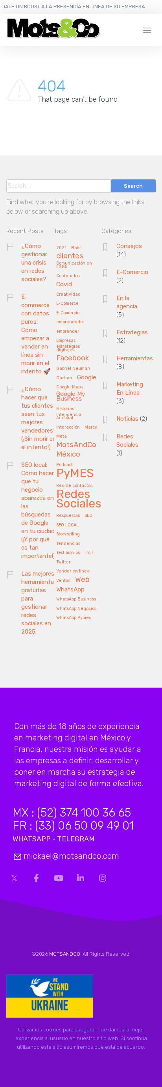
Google (86, 377)
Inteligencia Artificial (68, 416)
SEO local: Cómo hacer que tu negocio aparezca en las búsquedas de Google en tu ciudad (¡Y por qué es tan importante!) (38, 510)
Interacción (68, 427)
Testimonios (68, 552)
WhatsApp (70, 589)
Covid (64, 284)
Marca (91, 427)
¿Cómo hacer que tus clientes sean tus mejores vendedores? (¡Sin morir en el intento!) (39, 418)
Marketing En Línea (129, 388)
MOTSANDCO (64, 954)
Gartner (64, 378)
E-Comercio (67, 313)
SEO (88, 515)
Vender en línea (73, 571)
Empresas (65, 340)
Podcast (64, 464)
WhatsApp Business (76, 599)
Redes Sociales (78, 499)
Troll (89, 552)
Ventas (63, 580)
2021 (61, 248)
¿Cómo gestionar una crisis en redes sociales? (34, 262)
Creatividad (68, 294)
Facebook (72, 358)
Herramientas (134, 358)
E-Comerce (67, 303)
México (68, 455)
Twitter (63, 562)
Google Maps (69, 387)
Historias (65, 408)
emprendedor (70, 322)
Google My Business (70, 396)
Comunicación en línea (74, 265)
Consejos (129, 246)
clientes (69, 256)
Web (82, 580)
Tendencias (68, 543)
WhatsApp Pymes (73, 617)
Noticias (127, 418)
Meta (61, 436)
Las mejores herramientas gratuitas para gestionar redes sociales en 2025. (39, 602)
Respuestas (68, 515)
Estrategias (132, 332)
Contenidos (67, 276)
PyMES (75, 473)
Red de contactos (74, 485)
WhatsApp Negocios (76, 608)
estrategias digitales (68, 348)
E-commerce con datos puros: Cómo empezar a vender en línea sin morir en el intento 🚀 (36, 334)
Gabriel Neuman (73, 368)
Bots (75, 248)
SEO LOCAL (67, 525)
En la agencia (126, 302)
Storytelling (68, 534)
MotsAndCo (76, 445)
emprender (67, 331)
